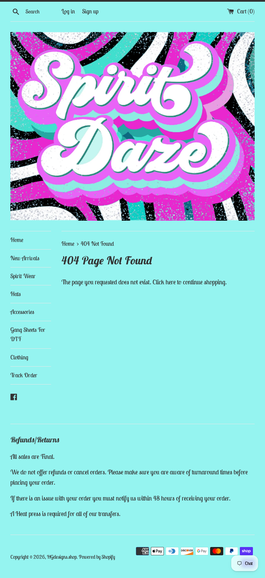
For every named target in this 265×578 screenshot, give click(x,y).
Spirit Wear (23, 276)
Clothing (19, 357)
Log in (68, 11)
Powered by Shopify (97, 557)
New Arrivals (24, 258)
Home (16, 240)
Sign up (90, 11)
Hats (15, 294)
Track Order (23, 375)
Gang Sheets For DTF (27, 334)
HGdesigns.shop (62, 557)
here (171, 282)
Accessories (22, 312)
